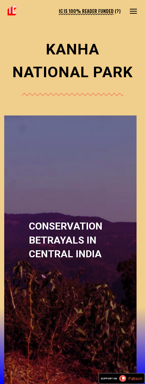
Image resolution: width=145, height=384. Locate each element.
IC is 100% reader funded (86, 11)
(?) (118, 11)
